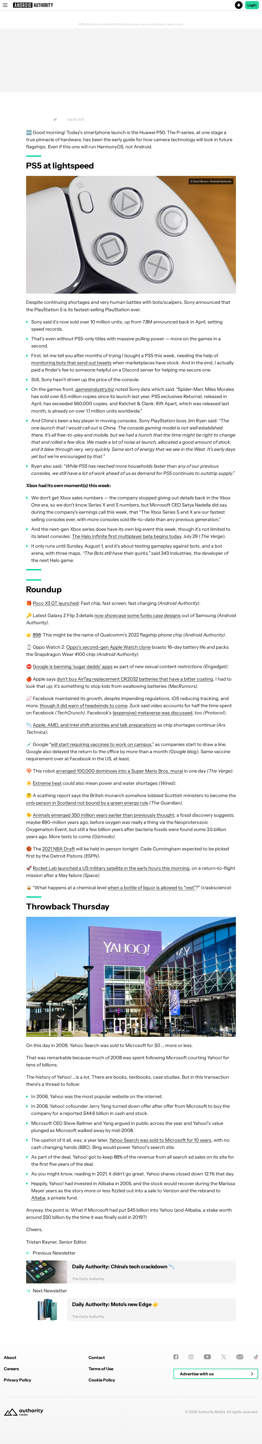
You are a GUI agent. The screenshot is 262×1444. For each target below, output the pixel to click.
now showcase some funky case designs (137, 615)
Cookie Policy (102, 1379)
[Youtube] (207, 1356)
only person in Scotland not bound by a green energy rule (87, 803)
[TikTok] (256, 1356)
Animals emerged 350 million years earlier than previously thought (103, 815)
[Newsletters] (239, 1356)
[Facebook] (175, 1356)
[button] (131, 5)
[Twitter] (223, 1356)
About (10, 1357)
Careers (11, 1368)
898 (36, 635)
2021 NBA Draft (58, 849)
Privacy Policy (17, 1379)
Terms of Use (101, 1368)
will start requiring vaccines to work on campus (101, 744)
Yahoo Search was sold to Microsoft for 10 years (160, 1140)
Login (252, 5)
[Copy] (55, 119)
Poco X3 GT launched (56, 603)
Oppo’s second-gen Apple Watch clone (108, 647)
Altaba (38, 1198)
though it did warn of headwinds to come (83, 705)
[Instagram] (191, 1356)
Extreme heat (47, 783)
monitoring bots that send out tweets (71, 363)
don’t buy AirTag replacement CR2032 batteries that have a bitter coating (135, 679)
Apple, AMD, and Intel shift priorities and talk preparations (94, 725)
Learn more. (175, 24)
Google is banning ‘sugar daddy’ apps (73, 666)
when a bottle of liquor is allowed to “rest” (151, 888)
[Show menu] (5, 5)
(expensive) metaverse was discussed (152, 713)
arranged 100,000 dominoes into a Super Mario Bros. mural (119, 771)
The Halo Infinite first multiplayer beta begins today (126, 536)
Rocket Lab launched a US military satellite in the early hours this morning (111, 868)
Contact (97, 1357)
